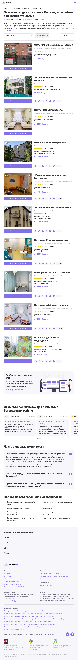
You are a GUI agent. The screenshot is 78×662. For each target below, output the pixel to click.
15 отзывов (51, 246)
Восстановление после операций (42, 210)
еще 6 (58, 263)
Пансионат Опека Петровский (50, 142)
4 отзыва (50, 86)
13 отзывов (51, 311)
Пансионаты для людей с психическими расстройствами (48, 243)
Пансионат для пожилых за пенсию (15, 629)
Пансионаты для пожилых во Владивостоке (48, 613)
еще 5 (58, 198)
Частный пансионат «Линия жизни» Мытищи (53, 79)
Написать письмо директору (13, 584)
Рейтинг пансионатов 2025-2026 (14, 587)
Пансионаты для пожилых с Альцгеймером (67, 308)
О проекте (7, 573)
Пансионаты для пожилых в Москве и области (31, 611)
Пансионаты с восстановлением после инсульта (46, 83)
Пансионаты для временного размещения (57, 502)
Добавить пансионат (46, 585)
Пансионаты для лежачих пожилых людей (54, 48)
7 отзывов (51, 278)
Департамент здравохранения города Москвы (62, 646)
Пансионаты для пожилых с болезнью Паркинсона (46, 275)
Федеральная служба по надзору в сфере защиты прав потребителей (39, 647)
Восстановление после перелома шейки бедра (45, 113)
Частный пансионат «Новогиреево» (53, 207)
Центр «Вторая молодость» (48, 110)
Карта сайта (44, 579)
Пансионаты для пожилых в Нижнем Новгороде (19, 619)
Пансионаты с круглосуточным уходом (66, 145)
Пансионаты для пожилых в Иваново (15, 616)
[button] (30, 54)
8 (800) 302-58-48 (15, 389)
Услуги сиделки (38, 48)
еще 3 (58, 101)
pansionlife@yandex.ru (14, 601)
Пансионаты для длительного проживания (44, 344)
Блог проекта (8, 576)
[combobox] (18, 35)
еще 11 (58, 328)
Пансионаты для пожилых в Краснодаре (41, 616)
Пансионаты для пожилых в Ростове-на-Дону (49, 619)
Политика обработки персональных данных (54, 576)
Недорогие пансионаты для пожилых (49, 627)
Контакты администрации (12, 581)
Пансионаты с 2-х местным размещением (65, 181)
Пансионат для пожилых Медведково (47, 339)
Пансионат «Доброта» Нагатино (51, 305)
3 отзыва (50, 184)
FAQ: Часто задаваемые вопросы (14, 579)
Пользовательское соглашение (49, 573)
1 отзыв (50, 346)
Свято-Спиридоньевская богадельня (53, 45)
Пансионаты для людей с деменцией (68, 113)
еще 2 (58, 166)
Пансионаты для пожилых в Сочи (14, 621)
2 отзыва (50, 116)
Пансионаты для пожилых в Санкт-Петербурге (18, 613)
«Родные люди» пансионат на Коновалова (50, 176)
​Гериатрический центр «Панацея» (52, 272)
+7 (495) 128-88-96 (23, 597)
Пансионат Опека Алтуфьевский (51, 240)
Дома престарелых (10, 611)
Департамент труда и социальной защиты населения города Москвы (13, 647)
